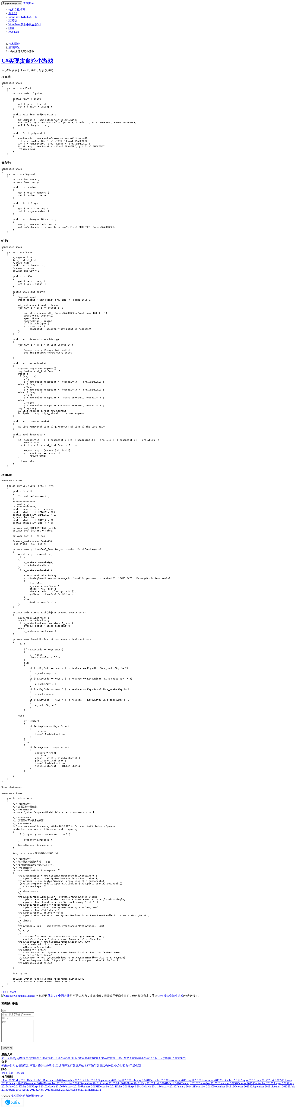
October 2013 (240, 1086)
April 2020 (123, 1080)
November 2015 (226, 1083)
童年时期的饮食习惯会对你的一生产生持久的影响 (110, 1058)
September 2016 (88, 1083)
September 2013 (259, 1086)
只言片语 (34, 1065)
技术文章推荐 (16, 9)
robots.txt (13, 31)
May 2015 (26, 1086)
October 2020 (88, 1080)
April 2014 (135, 1086)
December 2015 (206, 1083)
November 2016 (52, 1083)
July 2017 (261, 1080)
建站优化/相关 (118, 1065)
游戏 (13, 992)
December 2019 (157, 1080)
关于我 (12, 13)
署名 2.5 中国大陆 (58, 995)
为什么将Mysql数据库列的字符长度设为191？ (29, 1058)
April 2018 (193, 1080)
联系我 (12, 20)
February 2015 (70, 1086)
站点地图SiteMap (33, 1095)
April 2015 (39, 1086)
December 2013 (201, 1086)
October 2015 (244, 1083)
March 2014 (149, 1086)
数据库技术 (78, 1065)
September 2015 (262, 1083)
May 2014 (122, 1086)
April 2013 (43, 1089)
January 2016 (189, 1083)
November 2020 (70, 1080)
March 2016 (173, 1083)
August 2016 (106, 1083)
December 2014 (106, 1086)
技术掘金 (28, 3)
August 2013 (279, 1086)
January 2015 (88, 1086)
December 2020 (51, 1080)
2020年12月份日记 (152, 1058)
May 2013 (28, 1089)
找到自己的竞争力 (174, 1058)
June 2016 (132, 1083)
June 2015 (13, 1086)
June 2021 (7, 1080)
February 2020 (139, 1080)
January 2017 (15, 1083)
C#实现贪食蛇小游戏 (27, 60)
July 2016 (120, 1083)
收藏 (11, 28)
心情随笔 (20, 1065)
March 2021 (34, 1080)
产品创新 (134, 1065)
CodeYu (19, 1072)
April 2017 (274, 1080)
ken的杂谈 (7, 1072)
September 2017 (229, 1080)
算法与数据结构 (97, 1065)
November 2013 (221, 1086)
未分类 (7, 1065)
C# (4, 992)
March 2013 (58, 1089)
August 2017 (247, 1080)
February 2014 (166, 1086)
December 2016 (33, 1083)
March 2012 (93, 1089)
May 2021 (20, 1080)
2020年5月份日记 (68, 1058)
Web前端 (47, 1065)
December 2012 (76, 1089)
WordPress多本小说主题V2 (24, 24)
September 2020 (106, 1080)
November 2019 (176, 1080)
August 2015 (280, 1083)
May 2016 (145, 1083)
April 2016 (159, 1083)
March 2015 (53, 1086)
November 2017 (210, 1080)
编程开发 (14, 47)
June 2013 (14, 1089)
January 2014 (183, 1086)
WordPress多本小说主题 (22, 17)
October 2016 (70, 1083)
